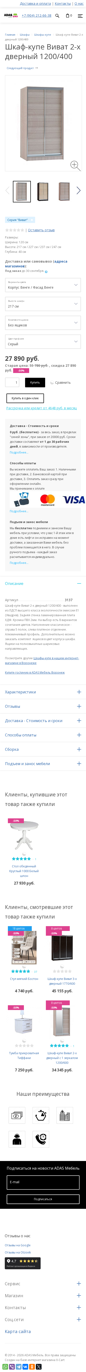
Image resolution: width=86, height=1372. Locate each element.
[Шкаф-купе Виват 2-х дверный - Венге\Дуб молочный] (43, 191)
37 (35, 971)
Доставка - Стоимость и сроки (33, 720)
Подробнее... (19, 452)
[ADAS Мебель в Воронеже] (11, 20)
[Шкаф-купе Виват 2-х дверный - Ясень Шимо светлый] (21, 191)
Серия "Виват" (17, 220)
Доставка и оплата (35, 3)
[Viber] (12, 1367)
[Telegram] (19, 1367)
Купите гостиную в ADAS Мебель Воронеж (35, 672)
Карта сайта (18, 1331)
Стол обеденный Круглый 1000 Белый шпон (24, 871)
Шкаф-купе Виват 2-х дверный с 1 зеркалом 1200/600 (62, 1058)
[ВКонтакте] (25, 1367)
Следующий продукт (20, 68)
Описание (14, 583)
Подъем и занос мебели (27, 763)
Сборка (12, 749)
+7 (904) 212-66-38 (36, 15)
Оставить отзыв (41, 230)
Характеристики (20, 692)
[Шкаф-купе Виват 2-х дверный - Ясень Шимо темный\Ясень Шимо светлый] (64, 191)
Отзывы (12, 706)
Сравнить (63, 382)
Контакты (63, 3)
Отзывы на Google (18, 1245)
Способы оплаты (20, 735)
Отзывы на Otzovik (18, 1252)
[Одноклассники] (32, 1367)
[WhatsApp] (5, 1367)
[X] (39, 1367)
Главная (10, 34)
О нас (79, 3)
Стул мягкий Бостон (24, 979)
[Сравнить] (24, 854)
